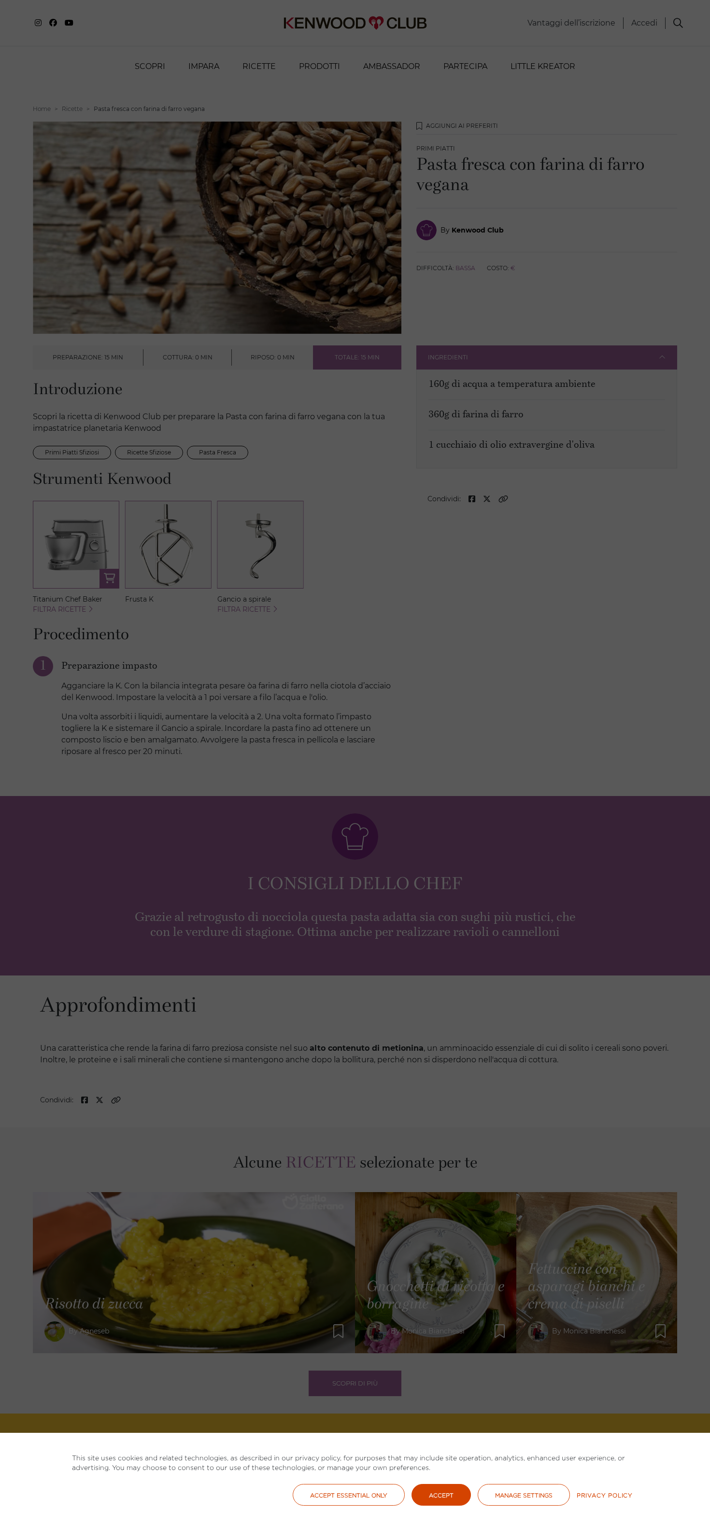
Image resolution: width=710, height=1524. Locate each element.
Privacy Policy (605, 1495)
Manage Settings (524, 1495)
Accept (441, 1495)
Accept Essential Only (348, 1495)
